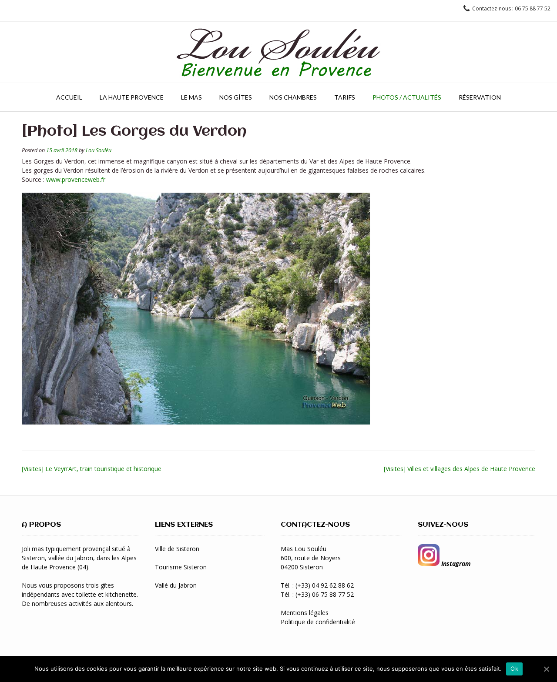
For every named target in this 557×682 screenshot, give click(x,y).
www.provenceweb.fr (75, 179)
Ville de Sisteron (177, 549)
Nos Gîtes (235, 97)
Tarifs (344, 97)
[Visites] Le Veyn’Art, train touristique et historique (91, 469)
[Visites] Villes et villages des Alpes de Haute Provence (459, 469)
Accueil (69, 97)
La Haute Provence (132, 97)
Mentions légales (305, 612)
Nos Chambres (293, 97)
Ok (514, 668)
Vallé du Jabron (176, 585)
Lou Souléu (98, 150)
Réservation (480, 97)
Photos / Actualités (406, 97)
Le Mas (191, 97)
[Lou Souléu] (278, 52)
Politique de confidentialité (318, 622)
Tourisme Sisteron (181, 567)
